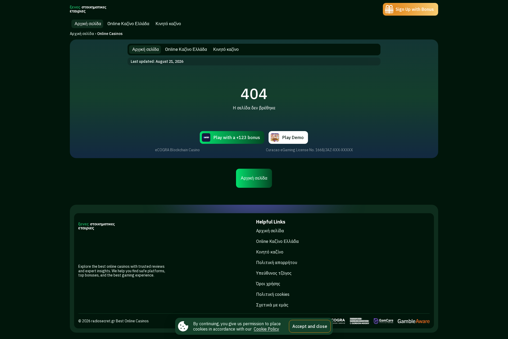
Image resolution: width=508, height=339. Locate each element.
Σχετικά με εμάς (272, 304)
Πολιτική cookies (272, 294)
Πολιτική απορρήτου (276, 262)
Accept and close (309, 326)
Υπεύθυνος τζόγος (274, 273)
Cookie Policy (266, 329)
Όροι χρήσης (268, 283)
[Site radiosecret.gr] (88, 9)
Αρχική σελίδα (82, 33)
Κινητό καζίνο (269, 252)
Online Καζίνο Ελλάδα (277, 241)
